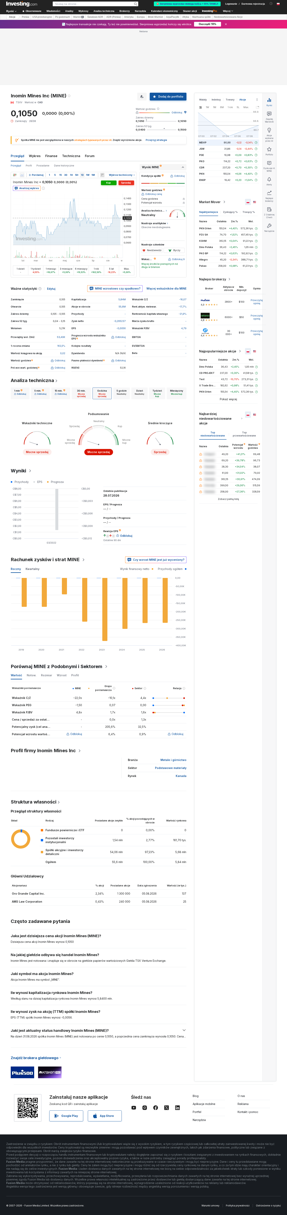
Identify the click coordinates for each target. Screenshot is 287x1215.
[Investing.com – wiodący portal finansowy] (21, 4)
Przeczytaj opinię (257, 302)
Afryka (185, 17)
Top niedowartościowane (213, 434)
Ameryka (129, 17)
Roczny (16, 569)
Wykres (35, 156)
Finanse (51, 156)
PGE (201, 155)
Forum (89, 156)
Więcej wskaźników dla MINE (166, 288)
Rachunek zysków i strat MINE (45, 559)
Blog (196, 1096)
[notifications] (271, 3)
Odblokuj (177, 112)
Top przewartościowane (244, 434)
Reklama (243, 1104)
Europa (141, 17)
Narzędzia (199, 1120)
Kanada (181, 776)
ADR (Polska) (113, 17)
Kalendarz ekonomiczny (164, 11)
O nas (241, 1096)
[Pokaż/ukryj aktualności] (102, 175)
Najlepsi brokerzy (212, 279)
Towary (230, 99)
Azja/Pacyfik (172, 17)
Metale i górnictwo (173, 760)
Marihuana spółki (201, 17)
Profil (29, 165)
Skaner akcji (190, 11)
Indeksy (216, 99)
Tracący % (248, 212)
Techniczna (71, 156)
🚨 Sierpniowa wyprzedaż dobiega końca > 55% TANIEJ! (187, 4)
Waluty (203, 99)
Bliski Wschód (155, 17)
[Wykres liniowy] (22, 175)
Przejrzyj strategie (156, 140)
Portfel (197, 1112)
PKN (201, 173)
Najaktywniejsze (208, 212)
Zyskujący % (230, 212)
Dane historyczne (64, 165)
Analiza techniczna (32, 380)
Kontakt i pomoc (248, 1112)
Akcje (12, 17)
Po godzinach (62, 17)
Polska (25, 17)
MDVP (202, 142)
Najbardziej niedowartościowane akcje (215, 418)
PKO (201, 161)
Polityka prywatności (238, 1205)
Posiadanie (43, 165)
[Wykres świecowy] (14, 175)
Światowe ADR (95, 17)
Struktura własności (33, 802)
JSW (201, 148)
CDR (201, 167)
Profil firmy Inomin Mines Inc (43, 750)
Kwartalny (32, 569)
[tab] (20, 393)
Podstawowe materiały (170, 768)
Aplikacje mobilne (204, 1104)
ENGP (202, 180)
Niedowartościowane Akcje (228, 17)
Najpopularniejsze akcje (217, 351)
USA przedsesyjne (42, 17)
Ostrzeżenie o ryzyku (268, 1205)
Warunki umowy (210, 1205)
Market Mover (210, 202)
